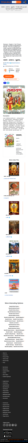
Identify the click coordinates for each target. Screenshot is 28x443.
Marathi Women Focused (10, 321)
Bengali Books (6, 392)
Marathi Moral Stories (14, 326)
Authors (4, 372)
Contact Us (5, 354)
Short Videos (5, 374)
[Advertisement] (14, 28)
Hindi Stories (5, 402)
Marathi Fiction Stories (14, 310)
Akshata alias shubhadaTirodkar (10, 178)
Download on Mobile (12, 79)
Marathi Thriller (19, 339)
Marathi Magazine (20, 317)
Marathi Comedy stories (9, 317)
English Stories (6, 408)
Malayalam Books (6, 394)
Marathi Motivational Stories (14, 311)
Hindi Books (5, 383)
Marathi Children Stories (14, 315)
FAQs (4, 362)
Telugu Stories (6, 416)
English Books (6, 381)
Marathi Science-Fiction (9, 341)
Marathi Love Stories (14, 322)
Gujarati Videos (6, 370)
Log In (24, 2)
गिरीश (8, 217)
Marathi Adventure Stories (14, 328)
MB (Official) (7, 62)
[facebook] (4, 425)
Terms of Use (5, 358)
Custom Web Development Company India (19, 441)
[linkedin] (15, 425)
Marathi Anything (8, 346)
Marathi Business (20, 341)
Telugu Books (5, 390)
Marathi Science (18, 344)
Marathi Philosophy (20, 330)
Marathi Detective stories (14, 324)
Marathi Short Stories (14, 306)
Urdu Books (5, 398)
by (4, 178)
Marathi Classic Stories (14, 313)
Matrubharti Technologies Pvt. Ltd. (16, 439)
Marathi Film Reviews (19, 335)
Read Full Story (8, 76)
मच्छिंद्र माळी (8, 236)
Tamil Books (5, 388)
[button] (15, 2)
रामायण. (19, 135)
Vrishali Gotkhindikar (9, 295)
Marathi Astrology (10, 344)
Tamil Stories (5, 414)
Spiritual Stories (18, 71)
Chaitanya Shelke (9, 275)
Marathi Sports (10, 342)
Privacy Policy (6, 356)
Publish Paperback (7, 376)
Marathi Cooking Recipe (10, 333)
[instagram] (7, 425)
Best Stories (5, 367)
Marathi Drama (20, 321)
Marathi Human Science (9, 330)
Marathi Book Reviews (10, 339)
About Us (5, 353)
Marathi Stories (6, 406)
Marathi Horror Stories (9, 335)
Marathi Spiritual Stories (14, 308)
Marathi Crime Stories (18, 346)
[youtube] (13, 425)
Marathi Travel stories (18, 319)
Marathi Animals (17, 342)
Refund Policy (6, 360)
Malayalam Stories (7, 412)
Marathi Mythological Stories (14, 337)
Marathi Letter (20, 333)
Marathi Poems (8, 319)
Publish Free (17, 2)
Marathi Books (6, 386)
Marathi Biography (18, 332)
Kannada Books (6, 396)
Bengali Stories (6, 410)
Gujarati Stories (6, 404)
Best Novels (5, 369)
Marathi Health (9, 332)
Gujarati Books (6, 385)
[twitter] (10, 425)
